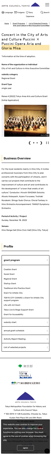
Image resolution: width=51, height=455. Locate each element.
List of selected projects (15, 347)
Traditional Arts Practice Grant (17, 288)
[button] (33, 142)
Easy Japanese (30, 14)
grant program (12, 260)
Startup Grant (10, 283)
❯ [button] (41, 143)
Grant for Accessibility (13, 314)
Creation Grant (10, 269)
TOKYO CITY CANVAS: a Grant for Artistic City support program (24, 299)
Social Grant (9, 274)
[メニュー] (47, 4)
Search (46, 12)
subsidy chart (10, 322)
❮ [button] (29, 143)
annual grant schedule (14, 330)
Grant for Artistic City (13, 293)
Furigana (21, 12)
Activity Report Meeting (15, 339)
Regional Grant (10, 279)
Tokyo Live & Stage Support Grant (19, 310)
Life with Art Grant (12, 305)
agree (25, 448)
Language (9, 12)
